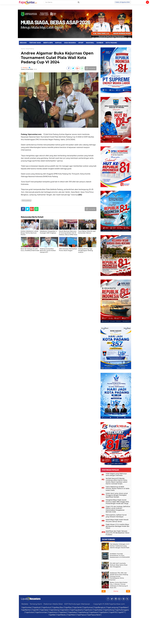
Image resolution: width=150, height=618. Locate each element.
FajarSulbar (97, 610)
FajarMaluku (61, 615)
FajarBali (52, 615)
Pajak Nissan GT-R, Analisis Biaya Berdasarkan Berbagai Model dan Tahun (117, 526)
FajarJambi (77, 607)
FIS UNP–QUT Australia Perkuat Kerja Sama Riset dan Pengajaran (118, 565)
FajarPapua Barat (94, 615)
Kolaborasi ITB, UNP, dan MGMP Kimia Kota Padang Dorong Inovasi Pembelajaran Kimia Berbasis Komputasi (115, 576)
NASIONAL (90, 43)
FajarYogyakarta (76, 610)
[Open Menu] (147, 2)
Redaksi (24, 604)
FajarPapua (81, 615)
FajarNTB (113, 612)
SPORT (80, 43)
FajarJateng (54, 610)
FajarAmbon (53, 612)
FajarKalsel (93, 612)
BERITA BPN (48, 43)
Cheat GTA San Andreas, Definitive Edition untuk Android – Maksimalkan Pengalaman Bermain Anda (118, 509)
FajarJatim (64, 610)
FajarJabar (44, 610)
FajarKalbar (72, 612)
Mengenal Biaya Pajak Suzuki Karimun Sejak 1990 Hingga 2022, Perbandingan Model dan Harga (117, 501)
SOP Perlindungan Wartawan (77, 604)
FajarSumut (46, 607)
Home (23, 48)
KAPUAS (58, 43)
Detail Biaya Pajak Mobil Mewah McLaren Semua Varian (117, 520)
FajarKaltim (103, 612)
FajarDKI (35, 610)
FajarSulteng (109, 610)
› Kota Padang (29, 48)
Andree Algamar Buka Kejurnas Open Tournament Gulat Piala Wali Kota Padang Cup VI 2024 (57, 57)
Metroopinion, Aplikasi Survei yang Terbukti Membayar (116, 516)
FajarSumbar (27, 607)
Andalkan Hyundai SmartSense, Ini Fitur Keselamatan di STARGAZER (120, 555)
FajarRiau (68, 607)
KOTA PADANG (111, 43)
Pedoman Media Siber (53, 604)
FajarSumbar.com (117, 604)
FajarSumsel (88, 607)
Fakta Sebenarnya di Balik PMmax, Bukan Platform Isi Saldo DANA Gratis (117, 488)
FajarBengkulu (100, 607)
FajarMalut (71, 615)
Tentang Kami (36, 604)
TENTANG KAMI (35, 43)
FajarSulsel (29, 612)
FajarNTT (121, 612)
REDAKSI (23, 43)
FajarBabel (123, 607)
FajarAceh (37, 607)
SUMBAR (100, 43)
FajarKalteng (83, 612)
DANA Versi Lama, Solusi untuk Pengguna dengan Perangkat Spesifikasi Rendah (117, 495)
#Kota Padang (26, 200)
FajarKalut (63, 612)
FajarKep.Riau (57, 607)
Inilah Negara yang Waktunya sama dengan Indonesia (116, 474)
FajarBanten (26, 610)
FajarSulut (88, 610)
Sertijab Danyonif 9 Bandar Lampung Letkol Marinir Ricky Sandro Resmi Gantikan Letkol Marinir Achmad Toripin (116, 481)
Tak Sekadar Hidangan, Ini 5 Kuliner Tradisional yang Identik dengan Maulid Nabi (119, 545)
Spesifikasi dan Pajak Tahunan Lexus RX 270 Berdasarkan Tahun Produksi (117, 532)
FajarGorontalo (41, 612)
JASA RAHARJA (70, 43)
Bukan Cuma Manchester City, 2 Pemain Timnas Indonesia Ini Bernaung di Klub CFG (119, 585)
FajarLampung (112, 607)
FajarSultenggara (122, 610)
